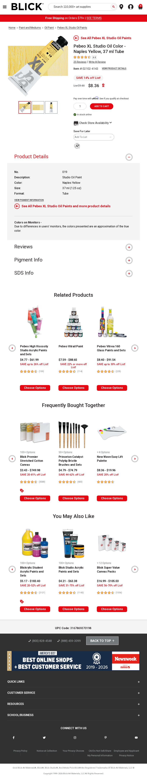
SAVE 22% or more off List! (73, 366)
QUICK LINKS (16, 681)
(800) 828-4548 (42, 641)
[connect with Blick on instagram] (75, 740)
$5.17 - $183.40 (30, 581)
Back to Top (100, 641)
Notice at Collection (47, 750)
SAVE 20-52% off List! (33, 585)
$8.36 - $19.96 (106, 470)
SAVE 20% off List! (108, 474)
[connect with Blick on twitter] (44, 740)
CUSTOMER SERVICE (21, 692)
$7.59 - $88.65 (68, 360)
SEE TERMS (94, 18)
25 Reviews (80, 62)
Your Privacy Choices (73, 750)
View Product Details (114, 68)
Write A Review (97, 62)
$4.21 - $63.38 (68, 581)
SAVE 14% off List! (88, 78)
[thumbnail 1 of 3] (24, 107)
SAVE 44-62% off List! (71, 474)
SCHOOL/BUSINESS (20, 715)
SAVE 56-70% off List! (110, 585)
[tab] (73, 156)
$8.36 (93, 85)
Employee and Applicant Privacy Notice (126, 753)
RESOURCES (15, 704)
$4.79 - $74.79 (68, 470)
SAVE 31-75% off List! (71, 585)
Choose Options (35, 388)
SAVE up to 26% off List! (34, 364)
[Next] (134, 348)
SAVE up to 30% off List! (111, 364)
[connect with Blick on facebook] (13, 740)
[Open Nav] (4, 7)
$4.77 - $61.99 (29, 360)
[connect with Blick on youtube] (136, 740)
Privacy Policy (20, 750)
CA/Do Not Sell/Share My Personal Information (100, 753)
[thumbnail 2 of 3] (38, 107)
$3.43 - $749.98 (30, 470)
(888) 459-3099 (71, 641)
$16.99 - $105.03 (108, 581)
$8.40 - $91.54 (106, 360)
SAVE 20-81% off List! (33, 474)
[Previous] (12, 348)
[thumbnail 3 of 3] (51, 107)
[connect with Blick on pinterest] (105, 740)
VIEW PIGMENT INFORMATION (29, 200)
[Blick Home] (27, 7)
